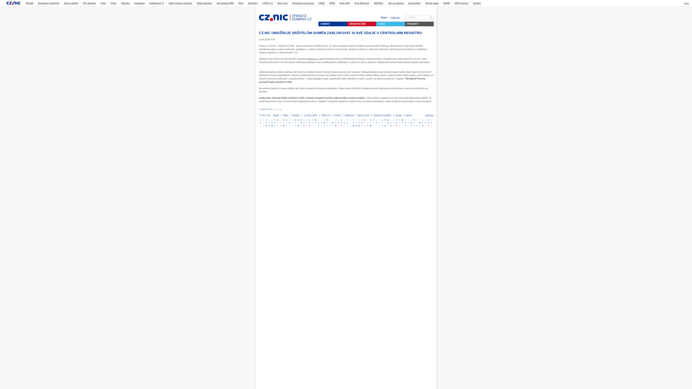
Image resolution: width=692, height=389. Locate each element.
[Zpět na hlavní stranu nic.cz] (287, 20)
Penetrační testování (303, 3)
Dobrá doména (204, 3)
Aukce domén (71, 3)
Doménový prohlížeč (48, 3)
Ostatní (477, 3)
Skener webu (432, 3)
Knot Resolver (361, 3)
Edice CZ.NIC (363, 115)
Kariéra (409, 115)
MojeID (29, 3)
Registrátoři (357, 24)
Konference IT (156, 3)
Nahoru (429, 115)
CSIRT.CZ (267, 3)
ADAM (446, 3)
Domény (325, 24)
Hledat (432, 8)
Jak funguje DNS (225, 3)
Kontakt (398, 115)
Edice (114, 3)
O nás (381, 24)
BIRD (332, 3)
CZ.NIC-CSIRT (310, 115)
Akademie (139, 3)
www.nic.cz (312, 59)
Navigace (428, 8)
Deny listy (282, 3)
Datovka (125, 3)
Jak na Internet (396, 3)
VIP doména (89, 3)
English (395, 18)
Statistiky (253, 3)
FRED (322, 3)
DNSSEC (378, 3)
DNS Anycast (461, 3)
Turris (103, 3)
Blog (241, 3)
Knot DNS (345, 3)
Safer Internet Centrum (180, 3)
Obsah (423, 8)
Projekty (413, 24)
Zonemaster (414, 3)
